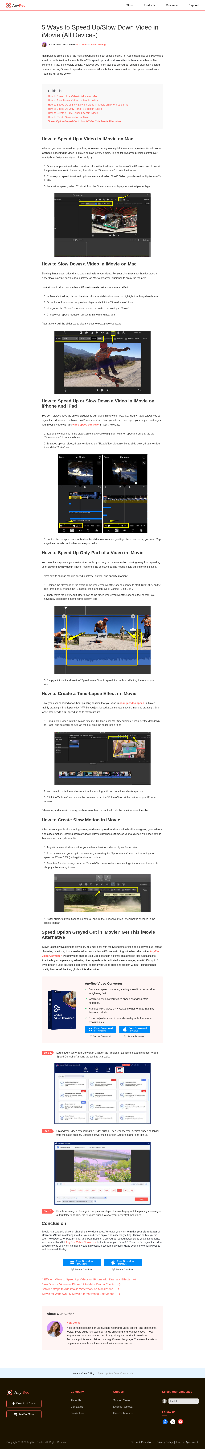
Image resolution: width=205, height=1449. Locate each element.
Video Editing (98, 44)
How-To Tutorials (122, 1413)
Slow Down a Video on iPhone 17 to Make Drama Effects (78, 1284)
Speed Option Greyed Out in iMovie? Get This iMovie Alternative (84, 121)
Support (194, 5)
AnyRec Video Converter (103, 983)
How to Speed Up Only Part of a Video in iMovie (75, 108)
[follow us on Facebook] (165, 1422)
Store (129, 5)
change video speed (131, 703)
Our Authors (77, 1413)
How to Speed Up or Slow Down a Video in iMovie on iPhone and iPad (88, 104)
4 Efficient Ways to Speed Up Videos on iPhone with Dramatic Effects (86, 1279)
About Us (76, 1400)
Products (149, 5)
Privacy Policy (165, 1442)
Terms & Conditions (142, 1442)
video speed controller (86, 424)
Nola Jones (81, 44)
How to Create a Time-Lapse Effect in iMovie (73, 113)
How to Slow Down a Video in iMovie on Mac (73, 100)
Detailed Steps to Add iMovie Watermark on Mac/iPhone (77, 1289)
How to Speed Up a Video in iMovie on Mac (73, 96)
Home (75, 1373)
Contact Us (77, 1406)
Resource (172, 5)
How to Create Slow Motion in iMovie (69, 117)
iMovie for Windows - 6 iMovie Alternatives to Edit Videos (78, 1294)
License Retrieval (123, 1406)
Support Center (122, 1400)
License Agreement (187, 1442)
